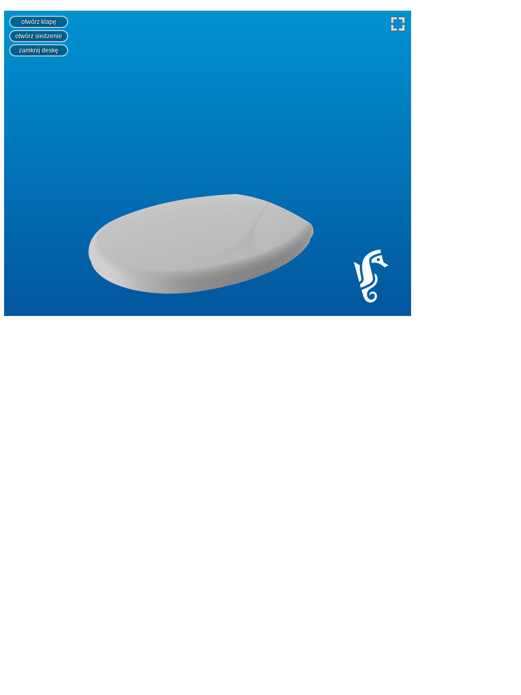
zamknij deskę (39, 50)
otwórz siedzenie (38, 36)
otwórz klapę (38, 21)
